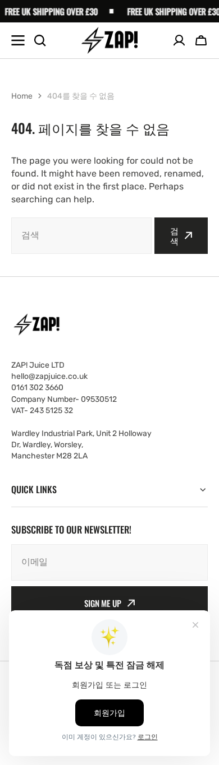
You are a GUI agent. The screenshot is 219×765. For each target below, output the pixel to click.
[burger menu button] (18, 40)
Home (22, 96)
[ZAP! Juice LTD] (109, 40)
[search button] (40, 40)
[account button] (179, 40)
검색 (174, 235)
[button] (201, 40)
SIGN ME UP (102, 603)
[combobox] (81, 235)
